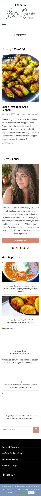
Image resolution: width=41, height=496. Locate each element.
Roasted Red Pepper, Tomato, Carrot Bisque (20, 290)
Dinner (16, 286)
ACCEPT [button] (31, 492)
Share (10, 57)
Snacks (35, 416)
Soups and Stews (29, 286)
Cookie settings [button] (20, 492)
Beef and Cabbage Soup (12, 453)
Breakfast (13, 385)
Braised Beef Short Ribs (20, 353)
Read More (6, 143)
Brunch (18, 385)
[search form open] (25, 5)
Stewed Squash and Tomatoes (20, 322)
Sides (26, 320)
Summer (34, 385)
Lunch (21, 286)
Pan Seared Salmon (10, 459)
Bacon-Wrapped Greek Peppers (15, 108)
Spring (28, 385)
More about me (20, 241)
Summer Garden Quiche (20, 387)
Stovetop (31, 320)
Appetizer (14, 416)
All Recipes (10, 286)
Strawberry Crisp (9, 465)
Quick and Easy (19, 320)
